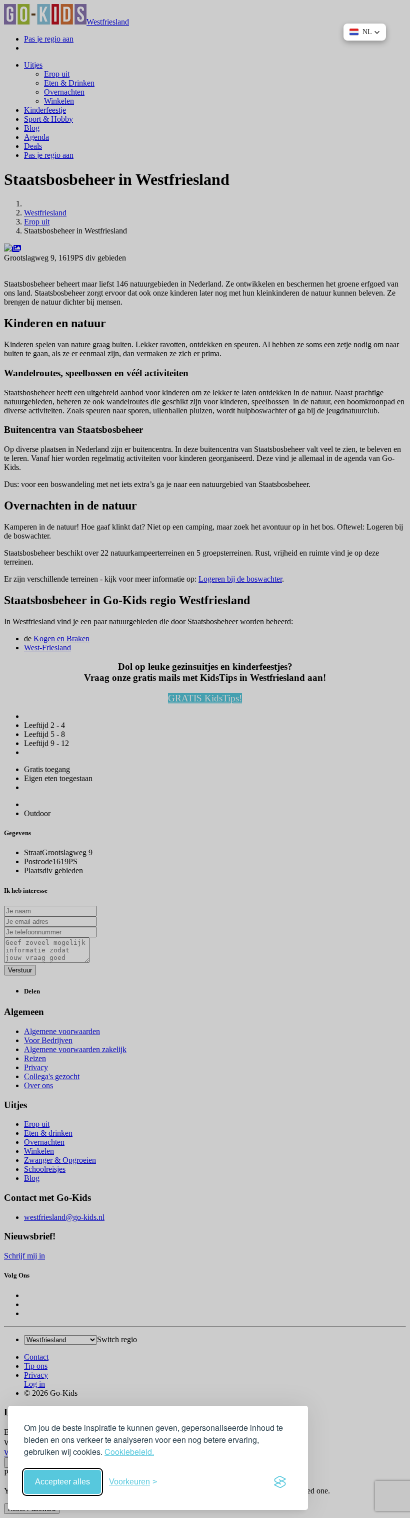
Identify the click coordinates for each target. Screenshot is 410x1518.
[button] (365, 32)
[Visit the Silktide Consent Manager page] (280, 1482)
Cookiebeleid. (129, 1451)
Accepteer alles (62, 1481)
